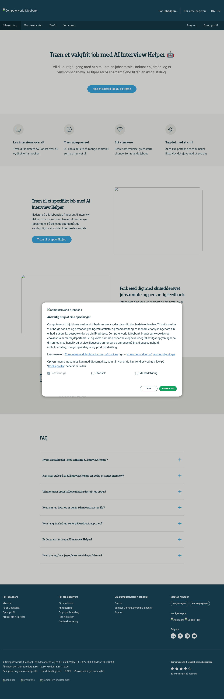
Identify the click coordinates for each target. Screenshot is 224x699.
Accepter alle (168, 388)
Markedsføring (148, 373)
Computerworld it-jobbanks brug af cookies (91, 354)
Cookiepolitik (56, 366)
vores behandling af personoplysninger (151, 354)
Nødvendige (58, 373)
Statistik (101, 373)
